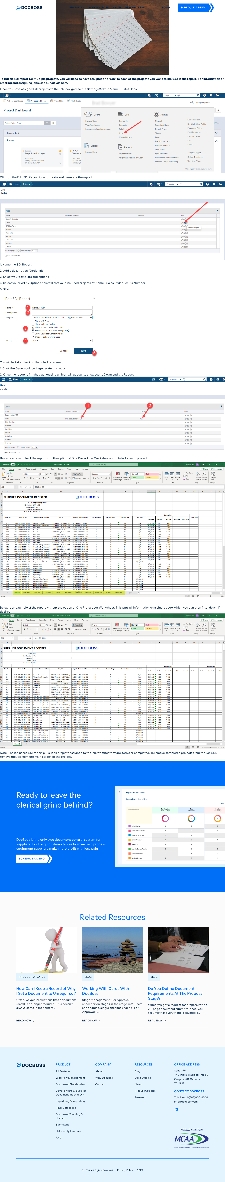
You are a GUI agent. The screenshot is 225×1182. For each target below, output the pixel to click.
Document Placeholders (70, 1084)
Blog (137, 1071)
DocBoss (29, 7)
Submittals (62, 1124)
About (116, 7)
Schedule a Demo (193, 7)
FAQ (58, 1137)
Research (140, 1097)
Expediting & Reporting (70, 1101)
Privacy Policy (125, 1170)
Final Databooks (66, 1107)
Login (166, 7)
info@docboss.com (186, 1101)
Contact (100, 1084)
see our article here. (54, 83)
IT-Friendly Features (68, 1131)
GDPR (140, 1170)
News (138, 1084)
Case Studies (143, 1077)
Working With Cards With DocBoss (105, 991)
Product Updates (145, 1090)
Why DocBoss (99, 7)
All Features (63, 1071)
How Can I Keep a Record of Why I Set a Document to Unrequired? (46, 991)
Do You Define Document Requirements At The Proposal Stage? (176, 993)
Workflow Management (70, 1077)
